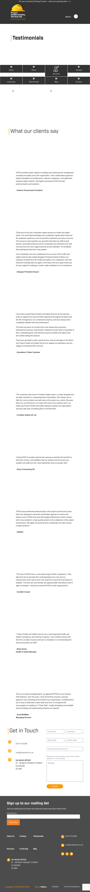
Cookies (55, 887)
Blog (35, 849)
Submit (55, 786)
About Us (10, 836)
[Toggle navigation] (78, 13)
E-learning (24, 849)
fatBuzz (43, 887)
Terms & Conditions (71, 887)
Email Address (12, 813)
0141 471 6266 (71, 836)
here (69, 1)
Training (23, 836)
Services (10, 849)
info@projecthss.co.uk (74, 845)
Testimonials (38, 836)
